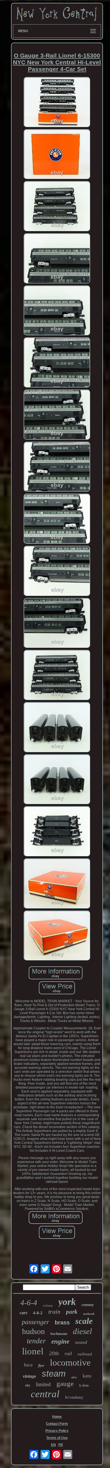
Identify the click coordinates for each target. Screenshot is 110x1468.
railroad (85, 1354)
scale (84, 1321)
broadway (74, 1398)
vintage (29, 1376)
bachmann (58, 1333)
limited (43, 1384)
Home (57, 1417)
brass (62, 1322)
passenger (35, 1322)
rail (68, 1353)
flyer (41, 1366)
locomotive (70, 1362)
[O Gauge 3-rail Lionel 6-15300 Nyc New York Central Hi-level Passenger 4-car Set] (57, 102)
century (88, 1305)
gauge (65, 1383)
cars (23, 1312)
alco (74, 1377)
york (67, 1301)
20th (54, 1353)
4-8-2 (38, 1313)
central (45, 1393)
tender (36, 1341)
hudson (33, 1331)
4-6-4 (28, 1302)
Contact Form (57, 1424)
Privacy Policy (57, 1431)
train (54, 1311)
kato (87, 1376)
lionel (32, 1351)
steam (54, 1374)
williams (48, 1305)
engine (60, 1341)
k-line (84, 1385)
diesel (82, 1331)
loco (28, 1365)
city (27, 1385)
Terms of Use (57, 1438)
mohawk (88, 1313)
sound (81, 1342)
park (72, 1311)
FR (60, 1445)
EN (53, 1445)
